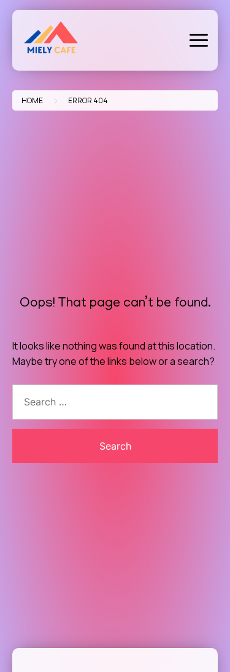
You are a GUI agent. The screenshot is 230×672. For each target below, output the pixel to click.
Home (32, 100)
